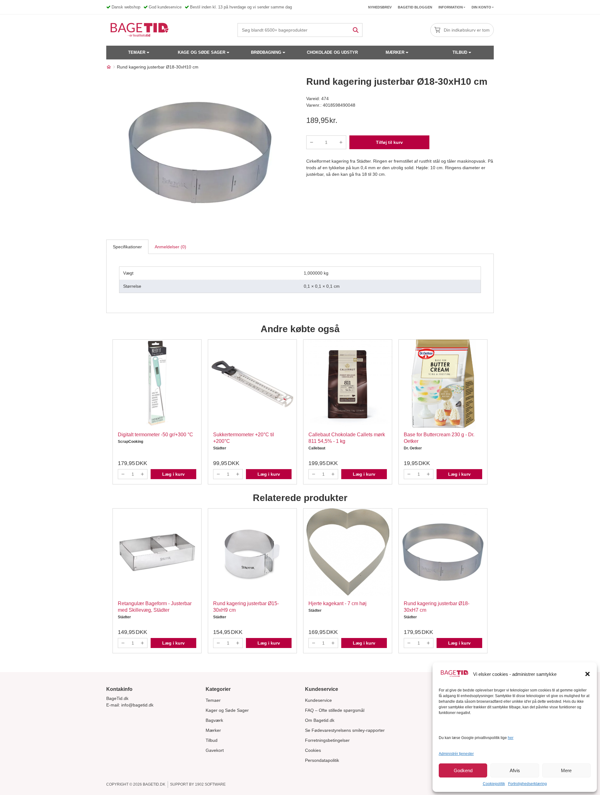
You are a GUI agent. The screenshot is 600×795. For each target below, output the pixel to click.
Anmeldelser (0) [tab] (170, 246)
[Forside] (108, 67)
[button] (587, 674)
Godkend (463, 770)
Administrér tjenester (456, 754)
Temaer (136, 52)
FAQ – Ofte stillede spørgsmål (334, 710)
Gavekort (215, 750)
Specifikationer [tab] (127, 246)
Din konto (481, 7)
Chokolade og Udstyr (332, 52)
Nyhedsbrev (380, 7)
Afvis (515, 770)
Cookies (313, 750)
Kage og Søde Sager (201, 52)
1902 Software (210, 784)
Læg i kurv (173, 474)
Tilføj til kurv (389, 142)
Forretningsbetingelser (327, 740)
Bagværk (214, 720)
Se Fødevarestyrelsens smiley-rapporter (345, 730)
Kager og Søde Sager (227, 710)
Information (450, 7)
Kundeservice (318, 700)
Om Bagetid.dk (319, 720)
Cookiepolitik (494, 784)
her (510, 738)
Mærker (395, 52)
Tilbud (459, 52)
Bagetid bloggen (415, 7)
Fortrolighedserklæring (527, 784)
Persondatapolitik (322, 760)
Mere (566, 770)
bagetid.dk (154, 784)
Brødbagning (266, 52)
